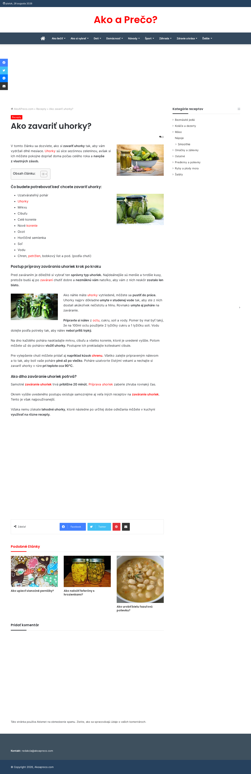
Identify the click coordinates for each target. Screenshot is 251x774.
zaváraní (46, 280)
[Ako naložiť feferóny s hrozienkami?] (87, 571)
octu (96, 320)
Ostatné (180, 156)
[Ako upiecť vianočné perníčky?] (34, 571)
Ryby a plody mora (187, 168)
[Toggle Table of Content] (41, 174)
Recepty (41, 108)
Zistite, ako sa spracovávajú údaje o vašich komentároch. (111, 721)
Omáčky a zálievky (187, 150)
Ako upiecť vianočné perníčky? (32, 591)
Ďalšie (206, 38)
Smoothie (184, 144)
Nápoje (179, 138)
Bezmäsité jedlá (185, 119)
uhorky (92, 295)
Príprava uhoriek (101, 384)
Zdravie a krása (186, 38)
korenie (31, 225)
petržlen (34, 256)
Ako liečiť (57, 38)
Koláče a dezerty (185, 125)
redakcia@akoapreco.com (37, 750)
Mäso (178, 132)
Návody (132, 38)
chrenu (97, 355)
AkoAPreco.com (23, 108)
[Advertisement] (125, 77)
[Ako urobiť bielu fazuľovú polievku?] (140, 579)
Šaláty (179, 174)
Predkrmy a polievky (188, 162)
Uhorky (50, 151)
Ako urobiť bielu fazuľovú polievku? (135, 608)
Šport (148, 38)
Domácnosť (113, 38)
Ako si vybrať (78, 38)
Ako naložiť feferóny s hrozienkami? (79, 592)
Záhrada (164, 38)
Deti (96, 38)
